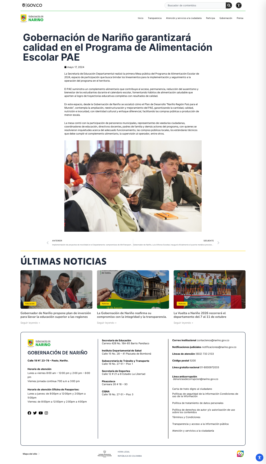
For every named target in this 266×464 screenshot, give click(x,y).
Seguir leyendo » (30, 322)
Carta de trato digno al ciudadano (192, 388)
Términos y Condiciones (186, 417)
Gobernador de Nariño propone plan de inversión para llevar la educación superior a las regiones (55, 315)
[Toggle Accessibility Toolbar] (259, 457)
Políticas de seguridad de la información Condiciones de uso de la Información (205, 395)
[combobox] (195, 5)
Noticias (105, 303)
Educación (29, 303)
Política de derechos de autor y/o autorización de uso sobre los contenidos (203, 411)
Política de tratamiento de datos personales (197, 403)
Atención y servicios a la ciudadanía (193, 430)
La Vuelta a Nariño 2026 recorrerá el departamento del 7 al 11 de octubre (200, 315)
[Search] (229, 5)
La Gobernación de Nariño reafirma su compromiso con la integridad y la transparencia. (132, 315)
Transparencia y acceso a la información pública (200, 423)
